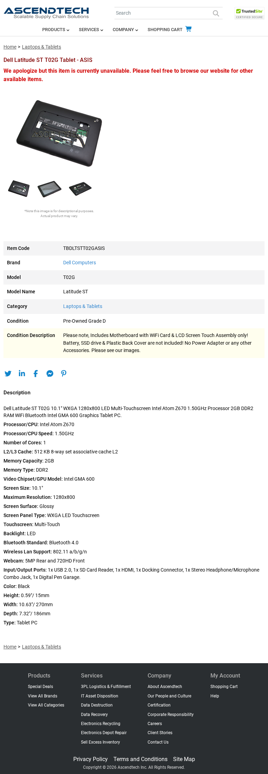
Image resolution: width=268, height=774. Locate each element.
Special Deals (40, 686)
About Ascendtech (165, 686)
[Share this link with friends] (7, 373)
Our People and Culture (169, 696)
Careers (155, 723)
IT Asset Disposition (99, 696)
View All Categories (46, 705)
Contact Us (158, 742)
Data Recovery (94, 714)
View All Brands (42, 696)
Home (9, 47)
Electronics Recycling (100, 723)
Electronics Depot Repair (104, 732)
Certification (159, 705)
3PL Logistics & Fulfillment (106, 686)
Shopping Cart (166, 29)
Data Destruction (97, 705)
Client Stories (160, 732)
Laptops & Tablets (41, 47)
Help (214, 696)
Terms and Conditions (140, 759)
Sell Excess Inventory (100, 742)
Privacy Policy (90, 759)
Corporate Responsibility (171, 714)
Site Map (184, 759)
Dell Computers (79, 263)
